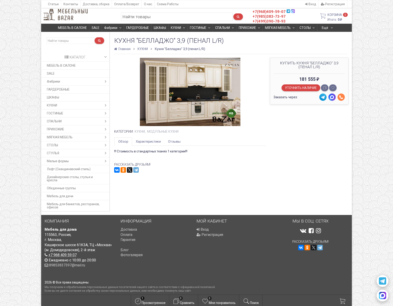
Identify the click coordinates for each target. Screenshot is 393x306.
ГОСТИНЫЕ (198, 28)
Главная (124, 49)
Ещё (325, 28)
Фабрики (110, 28)
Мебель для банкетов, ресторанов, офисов (73, 205)
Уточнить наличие (301, 88)
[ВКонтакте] (117, 170)
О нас (148, 4)
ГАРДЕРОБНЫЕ (137, 28)
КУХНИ (176, 28)
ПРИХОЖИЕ (247, 28)
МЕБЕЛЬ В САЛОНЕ (72, 28)
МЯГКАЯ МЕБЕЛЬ (278, 28)
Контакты (70, 4)
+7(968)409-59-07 (269, 11)
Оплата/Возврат (126, 4)
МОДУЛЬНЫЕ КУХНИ (163, 131)
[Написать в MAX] (382, 295)
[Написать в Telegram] (382, 281)
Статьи (53, 4)
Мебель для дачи (60, 196)
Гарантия (128, 240)
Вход (312, 4)
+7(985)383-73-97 (269, 16)
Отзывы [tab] (174, 141)
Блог (125, 250)
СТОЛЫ (305, 28)
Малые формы (58, 161)
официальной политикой (197, 287)
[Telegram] (136, 170)
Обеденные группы (61, 188)
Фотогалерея (132, 255)
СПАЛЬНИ (222, 28)
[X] (129, 170)
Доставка (129, 229)
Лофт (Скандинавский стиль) (69, 169)
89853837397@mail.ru (67, 265)
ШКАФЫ (160, 28)
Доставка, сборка (96, 4)
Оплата (126, 235)
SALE (95, 28)
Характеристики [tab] (148, 141)
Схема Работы (168, 4)
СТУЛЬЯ (53, 153)
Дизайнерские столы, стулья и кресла (70, 178)
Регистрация (335, 4)
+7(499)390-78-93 (269, 21)
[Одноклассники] (123, 170)
